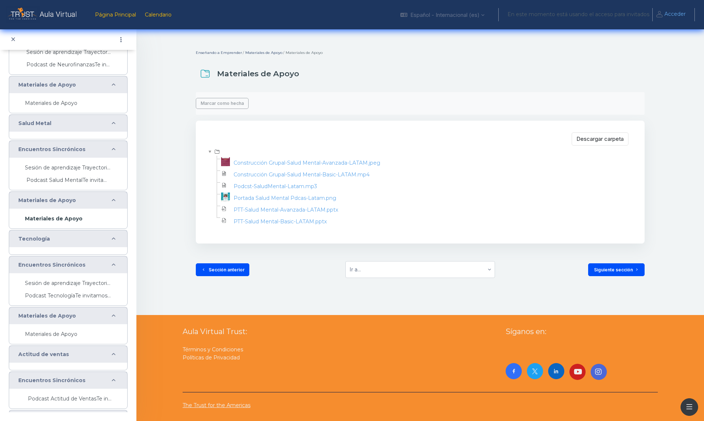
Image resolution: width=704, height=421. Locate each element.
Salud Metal (34, 123)
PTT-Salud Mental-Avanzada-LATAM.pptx (286, 209)
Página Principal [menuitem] (115, 14)
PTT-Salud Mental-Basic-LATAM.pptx (280, 221)
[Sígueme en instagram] (599, 372)
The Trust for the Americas (216, 405)
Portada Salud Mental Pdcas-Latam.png (285, 198)
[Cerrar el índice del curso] (13, 39)
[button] (442, 14)
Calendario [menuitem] (158, 14)
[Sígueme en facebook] (514, 371)
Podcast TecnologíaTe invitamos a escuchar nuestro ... (68, 296)
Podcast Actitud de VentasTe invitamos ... (68, 399)
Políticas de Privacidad (211, 357)
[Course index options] (121, 39)
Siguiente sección (613, 269)
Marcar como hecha (222, 103)
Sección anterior (225, 269)
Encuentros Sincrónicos (51, 149)
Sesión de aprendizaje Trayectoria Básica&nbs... (68, 52)
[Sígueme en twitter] (535, 371)
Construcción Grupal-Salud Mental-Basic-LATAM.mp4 (302, 174)
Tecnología (34, 239)
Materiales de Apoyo (47, 85)
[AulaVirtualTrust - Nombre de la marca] (43, 14)
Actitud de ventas (43, 354)
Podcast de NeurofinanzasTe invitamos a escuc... (68, 65)
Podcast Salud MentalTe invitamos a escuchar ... (68, 180)
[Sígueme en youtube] (577, 372)
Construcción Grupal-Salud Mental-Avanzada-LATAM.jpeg (307, 163)
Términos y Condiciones (213, 349)
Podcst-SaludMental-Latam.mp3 (275, 186)
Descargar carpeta (600, 138)
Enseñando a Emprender (219, 52)
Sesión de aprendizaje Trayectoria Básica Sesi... (68, 283)
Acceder (675, 14)
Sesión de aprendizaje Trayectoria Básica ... (68, 168)
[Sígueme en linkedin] (556, 371)
